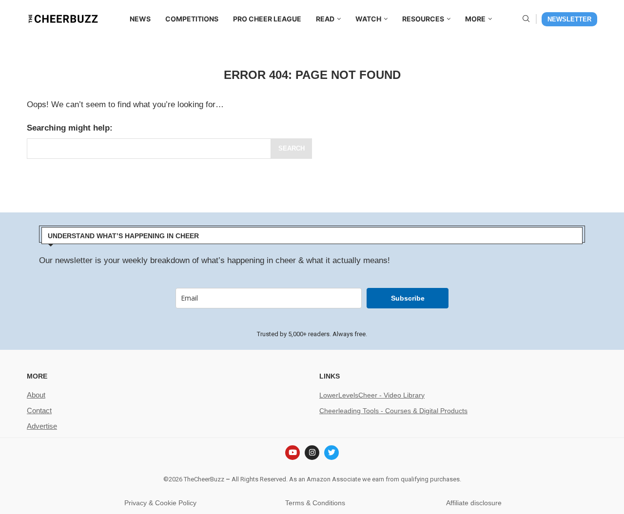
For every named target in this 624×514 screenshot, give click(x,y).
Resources (423, 19)
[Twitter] (331, 452)
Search (291, 148)
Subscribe (408, 298)
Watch (368, 19)
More (475, 19)
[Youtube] (292, 452)
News (140, 19)
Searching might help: (70, 128)
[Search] (526, 19)
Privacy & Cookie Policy (160, 502)
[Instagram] (312, 452)
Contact (39, 410)
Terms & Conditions (315, 502)
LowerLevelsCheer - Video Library (372, 395)
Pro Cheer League (267, 19)
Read (325, 19)
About (36, 395)
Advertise (42, 426)
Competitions (191, 19)
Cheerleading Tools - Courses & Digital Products (393, 410)
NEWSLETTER (569, 19)
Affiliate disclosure (474, 502)
